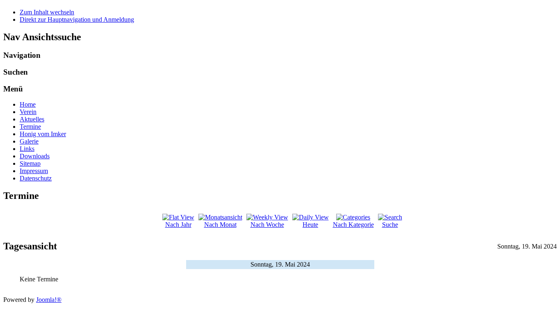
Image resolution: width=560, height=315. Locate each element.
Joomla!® (48, 299)
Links (27, 148)
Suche (390, 224)
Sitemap (30, 163)
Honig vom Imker (43, 133)
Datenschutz (36, 178)
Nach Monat (220, 224)
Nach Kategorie (353, 224)
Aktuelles (32, 119)
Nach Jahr (178, 224)
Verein (28, 111)
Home (28, 104)
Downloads (35, 156)
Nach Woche (267, 224)
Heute (310, 224)
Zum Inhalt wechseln (47, 12)
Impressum (34, 170)
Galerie (29, 141)
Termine (30, 126)
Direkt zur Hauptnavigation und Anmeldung (77, 19)
